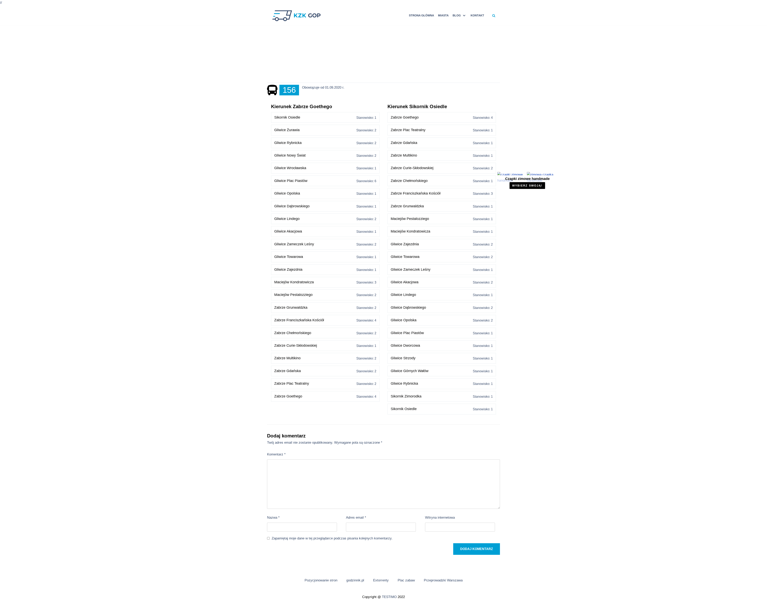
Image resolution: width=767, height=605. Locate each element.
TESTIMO (389, 597)
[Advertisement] (383, 55)
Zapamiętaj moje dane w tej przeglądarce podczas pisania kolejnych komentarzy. (332, 538)
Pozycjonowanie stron (321, 580)
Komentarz (276, 454)
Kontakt (477, 15)
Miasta (443, 15)
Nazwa (273, 517)
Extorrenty (381, 580)
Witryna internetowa (440, 517)
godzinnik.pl (355, 580)
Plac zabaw (406, 580)
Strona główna (421, 15)
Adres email (356, 517)
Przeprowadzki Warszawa (443, 580)
